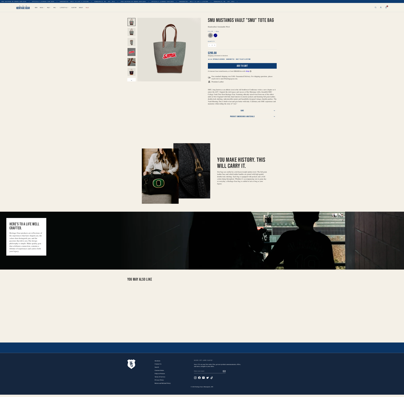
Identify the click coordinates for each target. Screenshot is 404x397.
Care (242, 111)
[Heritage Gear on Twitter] (207, 377)
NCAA (41, 7)
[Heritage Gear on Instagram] (195, 377)
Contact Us (158, 364)
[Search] (375, 7)
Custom (73, 7)
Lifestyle (63, 7)
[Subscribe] (224, 371)
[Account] (381, 7)
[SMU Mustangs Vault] (144, 330)
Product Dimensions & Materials (242, 116)
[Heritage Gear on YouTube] (203, 377)
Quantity (211, 41)
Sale (87, 7)
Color (213, 31)
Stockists (157, 361)
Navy (215, 35)
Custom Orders (159, 370)
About (81, 7)
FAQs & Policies (160, 373)
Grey (210, 35)
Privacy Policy (159, 380)
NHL (54, 7)
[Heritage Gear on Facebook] (199, 377)
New (36, 7)
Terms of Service (160, 377)
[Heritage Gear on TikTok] (211, 377)
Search (157, 367)
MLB (48, 7)
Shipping (211, 56)
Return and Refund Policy (163, 383)
